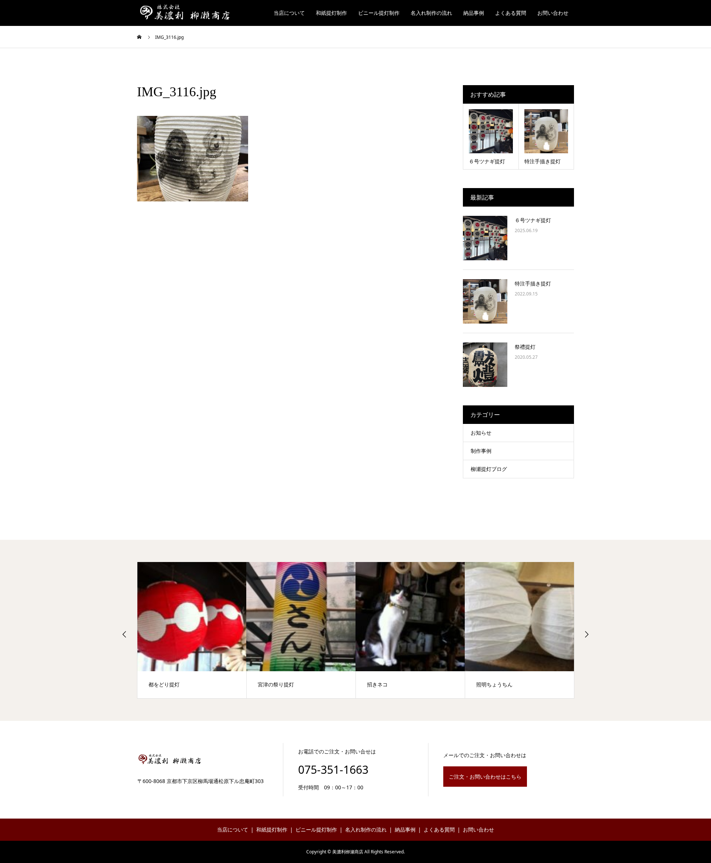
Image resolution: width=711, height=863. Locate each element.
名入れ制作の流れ (431, 12)
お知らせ (481, 432)
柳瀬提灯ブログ (489, 468)
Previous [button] (124, 634)
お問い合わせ (552, 12)
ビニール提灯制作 (379, 12)
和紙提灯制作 (331, 12)
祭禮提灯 (525, 346)
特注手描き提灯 (533, 283)
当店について (289, 12)
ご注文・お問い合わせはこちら (485, 776)
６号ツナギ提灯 (533, 220)
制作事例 (481, 450)
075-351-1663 (333, 769)
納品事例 (473, 12)
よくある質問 (510, 12)
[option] (192, 630)
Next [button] (586, 634)
